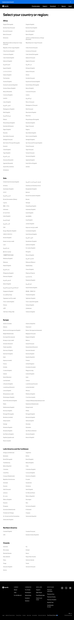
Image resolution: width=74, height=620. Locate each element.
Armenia (5, 185)
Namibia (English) (30, 123)
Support (45, 6)
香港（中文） (6, 206)
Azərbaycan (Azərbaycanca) (33, 185)
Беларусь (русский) (8, 340)
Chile (27, 466)
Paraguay (5, 506)
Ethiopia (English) (30, 68)
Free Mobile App (40, 595)
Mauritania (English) (31, 112)
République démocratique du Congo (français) (12, 43)
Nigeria (28, 129)
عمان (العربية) (6, 269)
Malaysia (5, 262)
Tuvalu (27, 563)
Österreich (28, 327)
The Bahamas (6, 462)
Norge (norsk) (29, 407)
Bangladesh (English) (31, 189)
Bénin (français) (7, 34)
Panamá (5, 503)
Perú (27, 503)
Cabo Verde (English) (8, 58)
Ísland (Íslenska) (7, 377)
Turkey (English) (30, 305)
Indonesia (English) (30, 209)
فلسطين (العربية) (7, 280)
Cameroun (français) (31, 51)
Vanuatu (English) (7, 566)
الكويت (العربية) (29, 238)
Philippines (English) (8, 273)
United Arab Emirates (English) (11, 182)
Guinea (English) (7, 81)
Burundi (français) (7, 31)
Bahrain (28, 192)
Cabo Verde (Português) (32, 54)
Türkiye (5, 305)
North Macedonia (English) (10, 400)
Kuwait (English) (7, 237)
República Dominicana (9, 479)
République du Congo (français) (34, 43)
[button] (36, 6)
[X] (66, 588)
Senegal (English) (30, 139)
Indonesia (5, 209)
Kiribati (28, 550)
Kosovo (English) (30, 437)
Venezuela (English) (8, 519)
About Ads (29, 615)
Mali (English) (6, 112)
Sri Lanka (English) (30, 248)
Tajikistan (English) (30, 298)
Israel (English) (29, 213)
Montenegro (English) (8, 397)
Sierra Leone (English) (31, 136)
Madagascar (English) (8, 109)
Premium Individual (49, 590)
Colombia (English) (30, 469)
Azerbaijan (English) (8, 189)
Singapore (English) (8, 291)
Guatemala (29, 482)
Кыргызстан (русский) (32, 227)
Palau (4, 560)
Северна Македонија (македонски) (35, 400)
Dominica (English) (30, 476)
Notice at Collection (42, 615)
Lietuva (28, 380)
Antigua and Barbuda (8, 452)
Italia (27, 377)
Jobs (15, 592)
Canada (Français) (30, 531)
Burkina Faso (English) (31, 28)
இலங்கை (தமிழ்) (7, 251)
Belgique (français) (31, 333)
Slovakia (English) (7, 430)
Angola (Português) (8, 24)
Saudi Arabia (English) (31, 287)
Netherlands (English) (8, 407)
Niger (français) (30, 126)
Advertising (28, 595)
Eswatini (5, 146)
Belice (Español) (7, 466)
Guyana (5, 486)
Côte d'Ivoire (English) (8, 51)
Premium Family (51, 597)
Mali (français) (29, 109)
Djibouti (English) (7, 61)
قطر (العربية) (29, 284)
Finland (28, 360)
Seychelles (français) (8, 136)
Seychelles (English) (31, 133)
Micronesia (6, 550)
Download (53, 6)
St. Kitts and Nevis (30, 493)
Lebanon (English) (30, 244)
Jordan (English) (30, 223)
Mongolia (28, 251)
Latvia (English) (7, 390)
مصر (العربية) (29, 64)
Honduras (28, 486)
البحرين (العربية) (7, 196)
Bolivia (27, 456)
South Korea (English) (31, 234)
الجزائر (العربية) (6, 64)
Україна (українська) (8, 437)
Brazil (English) (29, 459)
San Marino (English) (8, 434)
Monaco (28, 390)
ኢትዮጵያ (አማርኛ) (7, 71)
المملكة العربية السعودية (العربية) (10, 287)
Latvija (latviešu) (30, 387)
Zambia (28, 166)
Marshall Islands (7, 553)
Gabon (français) (30, 71)
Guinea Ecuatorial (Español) (10, 85)
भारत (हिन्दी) (28, 216)
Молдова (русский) (8, 394)
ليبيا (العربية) (28, 98)
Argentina (28, 452)
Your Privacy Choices (51, 615)
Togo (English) (6, 153)
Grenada (5, 482)
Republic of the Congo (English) (11, 47)
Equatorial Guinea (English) (33, 81)
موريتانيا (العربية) (7, 116)
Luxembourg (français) (32, 384)
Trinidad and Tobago (8, 513)
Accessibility (34, 615)
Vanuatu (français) (30, 566)
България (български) (9, 337)
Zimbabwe (6, 170)
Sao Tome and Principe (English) (34, 143)
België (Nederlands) (8, 333)
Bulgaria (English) (30, 337)
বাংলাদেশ (4, 192)
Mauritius (28, 115)
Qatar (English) (7, 284)
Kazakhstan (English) (31, 241)
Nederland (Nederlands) (32, 404)
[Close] (70, 2)
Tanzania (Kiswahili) (8, 160)
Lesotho (5, 98)
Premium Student (51, 599)
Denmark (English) (8, 353)
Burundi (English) (30, 31)
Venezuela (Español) (31, 516)
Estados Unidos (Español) (8, 2)
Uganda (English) (30, 160)
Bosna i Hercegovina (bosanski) (34, 330)
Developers (28, 592)
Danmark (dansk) (30, 350)
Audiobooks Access (50, 606)
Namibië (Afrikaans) (8, 126)
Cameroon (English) (8, 54)
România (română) (8, 417)
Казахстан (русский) (8, 241)
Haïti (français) (7, 489)
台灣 (4, 308)
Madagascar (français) (31, 105)
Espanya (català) (7, 360)
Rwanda (5, 133)
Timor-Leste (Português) (32, 301)
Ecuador (28, 479)
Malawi (5, 119)
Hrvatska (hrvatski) (31, 367)
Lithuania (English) (8, 384)
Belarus (28, 340)
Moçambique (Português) (32, 119)
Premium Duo (50, 594)
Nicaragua (28, 499)
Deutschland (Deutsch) (32, 347)
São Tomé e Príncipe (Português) (11, 143)
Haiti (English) (29, 489)
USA (4, 535)
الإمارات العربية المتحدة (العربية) (33, 182)
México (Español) (30, 496)
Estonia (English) (30, 353)
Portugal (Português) (8, 414)
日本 (4, 227)
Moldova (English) (30, 394)
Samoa (5, 570)
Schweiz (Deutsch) (8, 343)
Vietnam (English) (30, 312)
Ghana (27, 75)
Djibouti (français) (30, 58)
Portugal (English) (30, 414)
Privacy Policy (18, 615)
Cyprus (5, 202)
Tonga (4, 563)
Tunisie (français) (30, 153)
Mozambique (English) (9, 123)
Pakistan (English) (7, 276)
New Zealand (6, 556)
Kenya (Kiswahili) (7, 91)
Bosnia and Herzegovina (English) (11, 330)
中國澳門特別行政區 (8, 255)
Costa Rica (6, 472)
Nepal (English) (7, 265)
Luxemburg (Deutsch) (8, 387)
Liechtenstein (6, 380)
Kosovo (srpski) (7, 441)
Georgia (28, 202)
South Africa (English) (31, 163)
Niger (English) (7, 129)
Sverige (5, 424)
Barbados (5, 456)
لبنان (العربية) (6, 248)
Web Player (39, 592)
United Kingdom (30, 364)
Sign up (64, 6)
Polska (27, 410)
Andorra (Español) (30, 323)
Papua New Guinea (31, 556)
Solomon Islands (30, 560)
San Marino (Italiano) (31, 430)
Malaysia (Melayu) (30, 262)
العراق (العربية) (6, 220)
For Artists (27, 590)
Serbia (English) (30, 420)
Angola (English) (30, 24)
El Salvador (29, 509)
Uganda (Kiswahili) (8, 163)
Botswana (5, 38)
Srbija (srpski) (6, 420)
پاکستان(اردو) (29, 276)
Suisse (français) (30, 343)
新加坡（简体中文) (30, 291)
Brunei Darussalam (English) (33, 195)
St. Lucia (5, 496)
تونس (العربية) (6, 156)
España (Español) (30, 357)
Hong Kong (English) (31, 206)
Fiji (26, 546)
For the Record (17, 595)
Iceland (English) (30, 374)
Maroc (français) (30, 102)
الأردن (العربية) (6, 224)
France (5, 364)
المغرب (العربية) (6, 105)
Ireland (5, 374)
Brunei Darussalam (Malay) (10, 199)
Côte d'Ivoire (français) (32, 47)
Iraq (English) (29, 220)
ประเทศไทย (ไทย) (7, 295)
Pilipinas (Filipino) (30, 273)
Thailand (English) (30, 294)
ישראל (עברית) (6, 213)
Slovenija (28, 424)
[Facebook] (70, 588)
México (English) (7, 499)
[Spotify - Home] (5, 6)
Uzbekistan (29, 308)
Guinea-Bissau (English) (9, 88)
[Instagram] (62, 588)
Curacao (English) (30, 472)
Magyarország (29, 370)
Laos (4, 244)
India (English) (6, 216)
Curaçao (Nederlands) (9, 476)
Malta (4, 404)
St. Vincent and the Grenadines (11, 516)
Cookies (24, 615)
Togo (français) (29, 149)
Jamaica (5, 493)
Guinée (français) (30, 78)
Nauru (27, 553)
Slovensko (28, 427)
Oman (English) (30, 269)
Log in (70, 6)
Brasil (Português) (7, 459)
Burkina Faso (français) (9, 28)
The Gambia (6, 78)
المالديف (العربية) (30, 258)
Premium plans (36, 6)
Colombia (5, 469)
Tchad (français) (30, 146)
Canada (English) (7, 531)
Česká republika (7, 347)
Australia (5, 546)
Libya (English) (7, 102)
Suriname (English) (30, 506)
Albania (5, 327)
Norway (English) (7, 410)
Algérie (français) (30, 61)
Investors (27, 598)
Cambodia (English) (31, 231)
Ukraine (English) (30, 434)
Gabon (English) (7, 75)
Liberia (27, 95)
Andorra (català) (7, 323)
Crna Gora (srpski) (30, 397)
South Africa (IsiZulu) (8, 166)
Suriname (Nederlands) (9, 509)
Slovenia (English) (7, 427)
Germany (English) (8, 350)
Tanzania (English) (30, 156)
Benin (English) (29, 34)
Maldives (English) (8, 258)
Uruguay (28, 513)
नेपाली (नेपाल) (29, 266)
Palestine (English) (30, 280)
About (15, 590)
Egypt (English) (7, 68)
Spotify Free (50, 602)
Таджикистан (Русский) (9, 298)
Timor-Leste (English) (8, 301)
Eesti (4, 357)
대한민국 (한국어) (7, 234)
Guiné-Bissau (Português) (32, 85)
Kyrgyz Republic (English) (9, 231)
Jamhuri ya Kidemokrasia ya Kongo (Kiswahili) (35, 38)
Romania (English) (30, 417)
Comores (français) (31, 91)
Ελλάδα (5, 367)
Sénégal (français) (8, 139)
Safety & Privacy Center (10, 615)
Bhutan (27, 199)
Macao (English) (30, 255)
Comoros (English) (8, 95)
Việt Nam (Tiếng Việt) (8, 312)
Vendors (27, 601)
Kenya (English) (30, 88)
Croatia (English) (7, 370)
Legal (3, 615)
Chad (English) (7, 149)
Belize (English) (30, 462)
